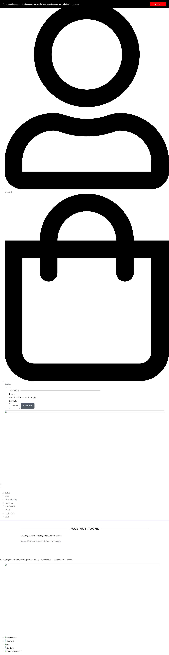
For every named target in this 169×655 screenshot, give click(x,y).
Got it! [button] (157, 4)
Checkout (27, 406)
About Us (9, 503)
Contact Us (9, 513)
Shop (7, 496)
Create (69, 560)
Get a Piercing (11, 499)
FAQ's (7, 510)
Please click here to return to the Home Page (41, 541)
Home (7, 492)
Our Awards (10, 506)
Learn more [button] (74, 4)
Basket (15, 406)
